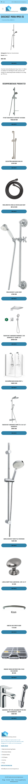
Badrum (9, 53)
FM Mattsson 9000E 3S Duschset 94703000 (14, 118)
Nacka (3, 1)
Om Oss (4, 760)
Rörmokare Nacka (6, 752)
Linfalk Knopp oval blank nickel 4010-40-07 (14, 582)
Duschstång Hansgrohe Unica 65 (14, 161)
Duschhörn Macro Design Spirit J (14, 381)
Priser (23, 9)
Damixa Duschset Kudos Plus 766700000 (14, 539)
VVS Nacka (4, 757)
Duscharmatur (15, 53)
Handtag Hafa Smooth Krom (14, 625)
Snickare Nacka (6, 754)
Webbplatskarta (14, 781)
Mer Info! (14, 63)
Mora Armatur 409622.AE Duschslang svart (14, 205)
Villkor (12, 780)
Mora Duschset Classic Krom (14, 292)
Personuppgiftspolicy (20, 780)
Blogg (3, 780)
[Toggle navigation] (2, 9)
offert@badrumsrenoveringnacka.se (20, 1)
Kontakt (8, 780)
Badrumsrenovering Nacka (8, 749)
